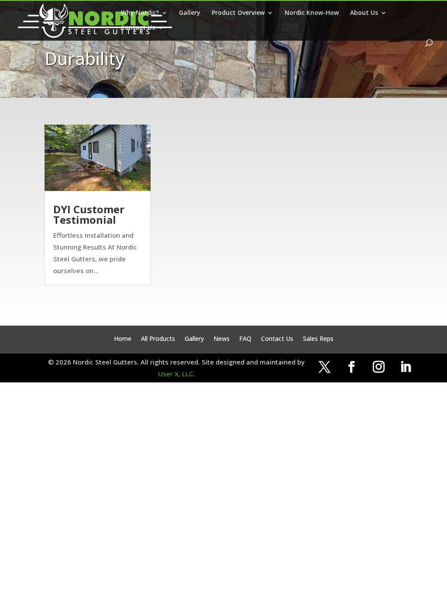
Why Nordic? (140, 13)
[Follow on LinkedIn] (405, 367)
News (221, 339)
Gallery (189, 13)
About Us (364, 13)
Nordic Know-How (312, 13)
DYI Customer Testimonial (88, 214)
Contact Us (138, 27)
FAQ (245, 339)
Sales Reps (318, 339)
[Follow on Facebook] (351, 367)
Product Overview (238, 13)
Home (122, 339)
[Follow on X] (324, 367)
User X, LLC (175, 373)
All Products (158, 339)
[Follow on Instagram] (378, 367)
